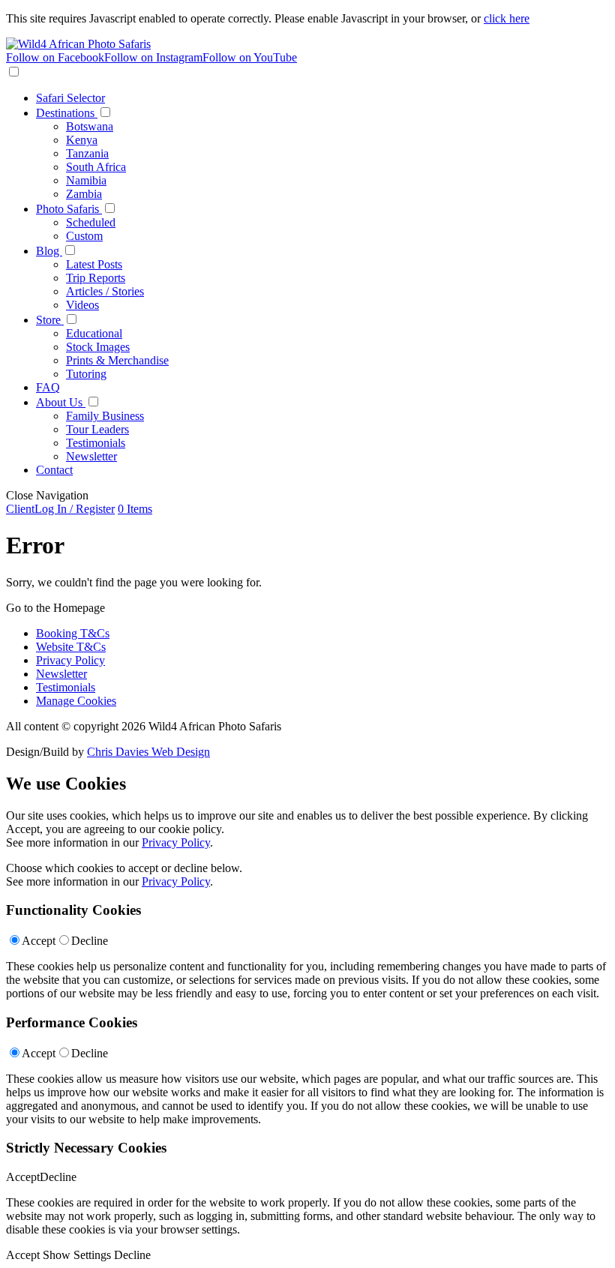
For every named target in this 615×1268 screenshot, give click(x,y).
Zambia (84, 193)
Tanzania (87, 153)
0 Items (135, 508)
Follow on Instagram (153, 57)
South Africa (96, 166)
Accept (39, 940)
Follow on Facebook (55, 57)
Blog (49, 250)
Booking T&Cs (73, 633)
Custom (84, 235)
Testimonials (95, 442)
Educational (94, 333)
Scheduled (91, 222)
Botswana (89, 126)
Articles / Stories (105, 291)
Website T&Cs (71, 646)
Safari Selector (70, 97)
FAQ (48, 387)
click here (507, 18)
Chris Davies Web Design (148, 751)
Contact (54, 469)
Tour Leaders (97, 429)
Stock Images (98, 346)
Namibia (86, 180)
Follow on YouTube (249, 57)
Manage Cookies (76, 700)
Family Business (105, 415)
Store (50, 319)
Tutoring (86, 373)
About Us (61, 402)
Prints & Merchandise (117, 360)
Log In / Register (60, 508)
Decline (89, 940)
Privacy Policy (70, 660)
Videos (82, 304)
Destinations (67, 112)
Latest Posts (94, 264)
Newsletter (91, 456)
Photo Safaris (69, 208)
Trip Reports (95, 277)
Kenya (82, 139)
